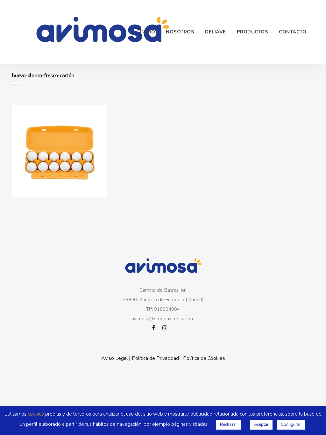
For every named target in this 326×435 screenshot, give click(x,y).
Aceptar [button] (261, 424)
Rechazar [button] (228, 424)
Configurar (291, 424)
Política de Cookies (204, 358)
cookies (36, 414)
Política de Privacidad (155, 358)
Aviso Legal (114, 358)
